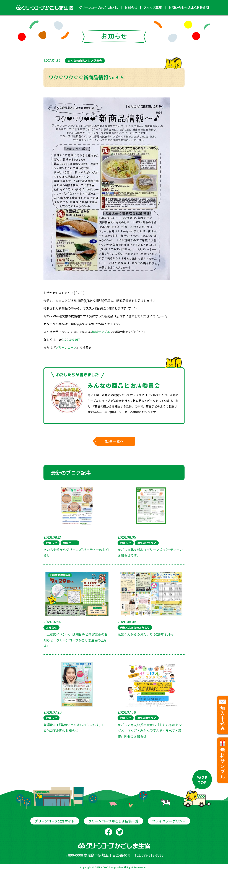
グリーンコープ (66, 347)
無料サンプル (101, 331)
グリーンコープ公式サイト (55, 821)
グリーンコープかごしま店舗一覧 (113, 821)
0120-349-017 (71, 339)
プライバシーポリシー (169, 821)
